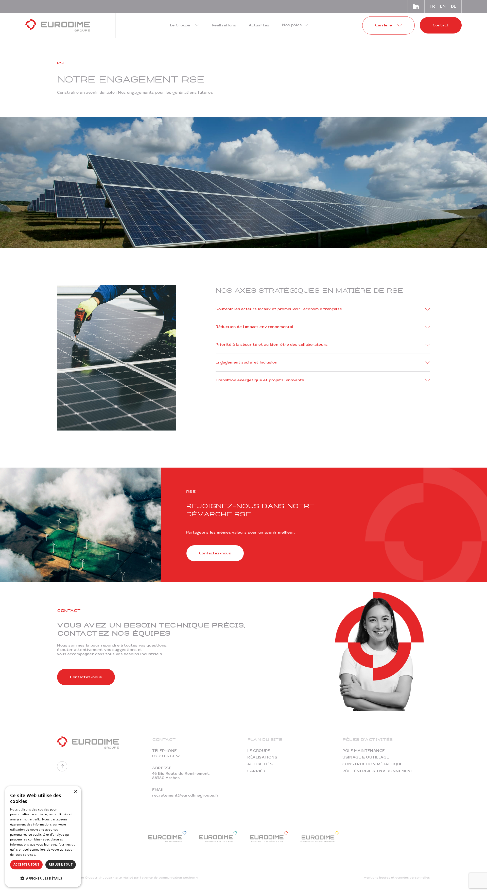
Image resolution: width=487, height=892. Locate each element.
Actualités (260, 764)
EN (443, 6)
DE (453, 6)
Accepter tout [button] (26, 864)
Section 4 (190, 878)
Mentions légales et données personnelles (397, 878)
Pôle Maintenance (363, 750)
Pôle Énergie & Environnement (377, 771)
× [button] (75, 792)
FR (432, 6)
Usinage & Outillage (365, 757)
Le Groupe (258, 750)
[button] (43, 878)
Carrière (257, 771)
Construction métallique (372, 764)
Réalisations (262, 757)
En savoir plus (47, 854)
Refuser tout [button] (61, 864)
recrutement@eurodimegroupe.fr (185, 795)
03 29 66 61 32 (166, 756)
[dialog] (43, 836)
